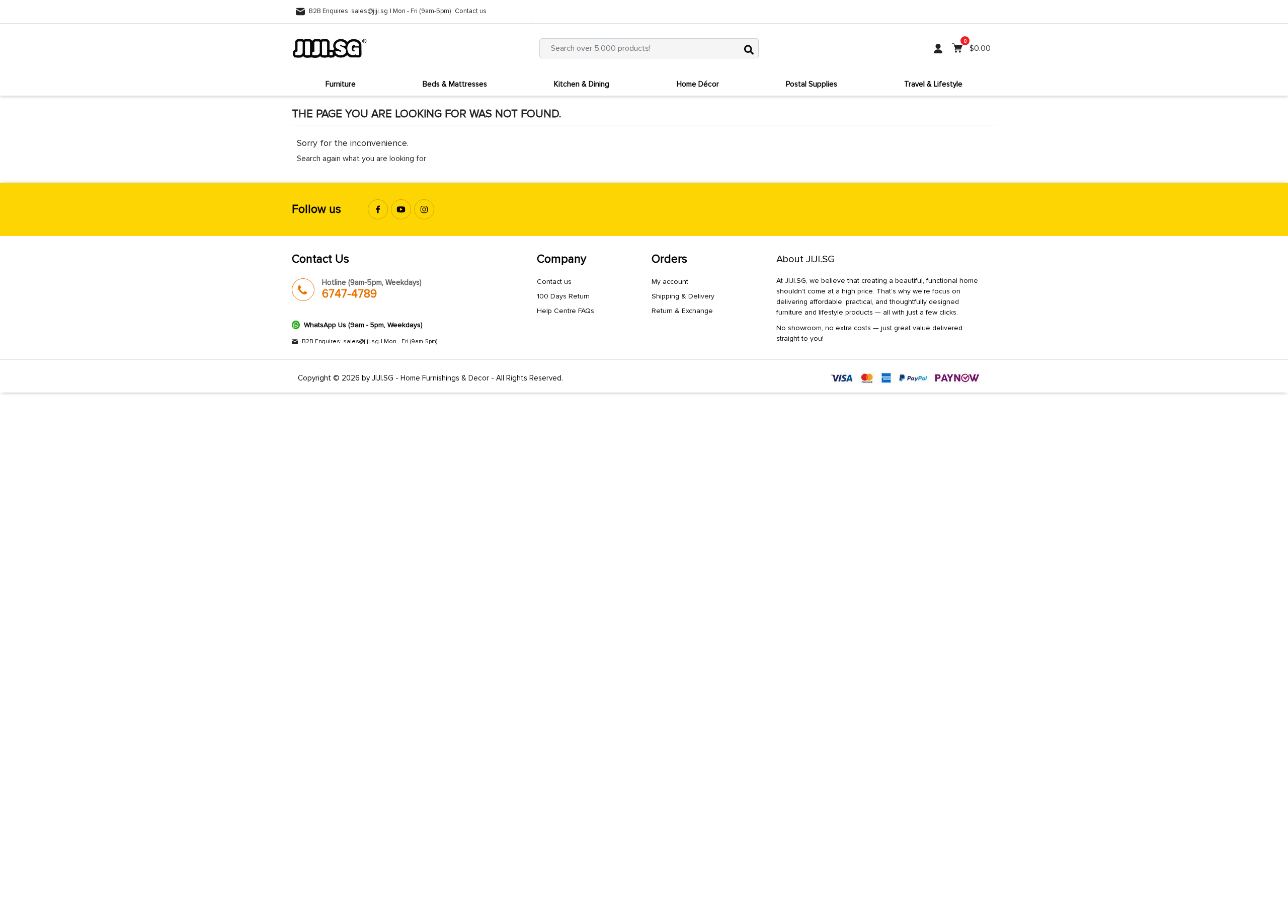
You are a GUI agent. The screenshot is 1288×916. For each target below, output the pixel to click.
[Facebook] (378, 209)
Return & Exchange (682, 311)
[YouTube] (401, 209)
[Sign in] (938, 48)
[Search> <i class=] (749, 48)
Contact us (471, 11)
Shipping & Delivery (683, 296)
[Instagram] (424, 209)
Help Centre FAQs (565, 311)
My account (670, 281)
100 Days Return (563, 296)
